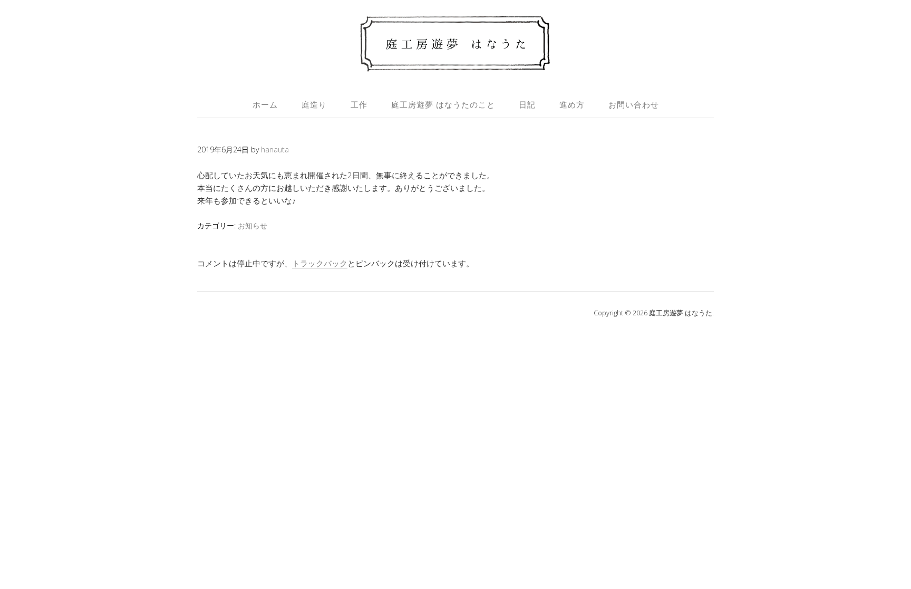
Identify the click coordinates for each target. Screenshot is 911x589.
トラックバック (319, 263)
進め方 (572, 104)
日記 (527, 104)
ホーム (265, 104)
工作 (359, 104)
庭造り (314, 104)
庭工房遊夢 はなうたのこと (443, 104)
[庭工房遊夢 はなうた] (455, 66)
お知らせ (252, 225)
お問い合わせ (633, 104)
